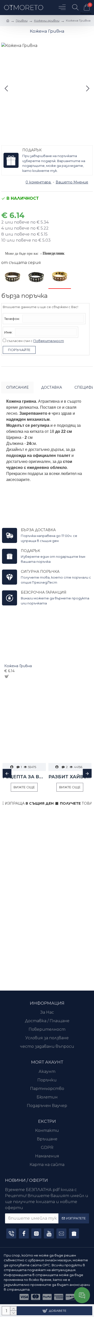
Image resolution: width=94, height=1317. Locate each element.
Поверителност (48, 341)
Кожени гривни (46, 20)
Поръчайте (19, 350)
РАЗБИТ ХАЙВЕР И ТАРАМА (70, 777)
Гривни (22, 20)
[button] (6, 88)
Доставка (51, 387)
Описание (17, 387)
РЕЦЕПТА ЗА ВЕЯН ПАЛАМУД (24, 777)
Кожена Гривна (18, 666)
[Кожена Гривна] (12, 277)
